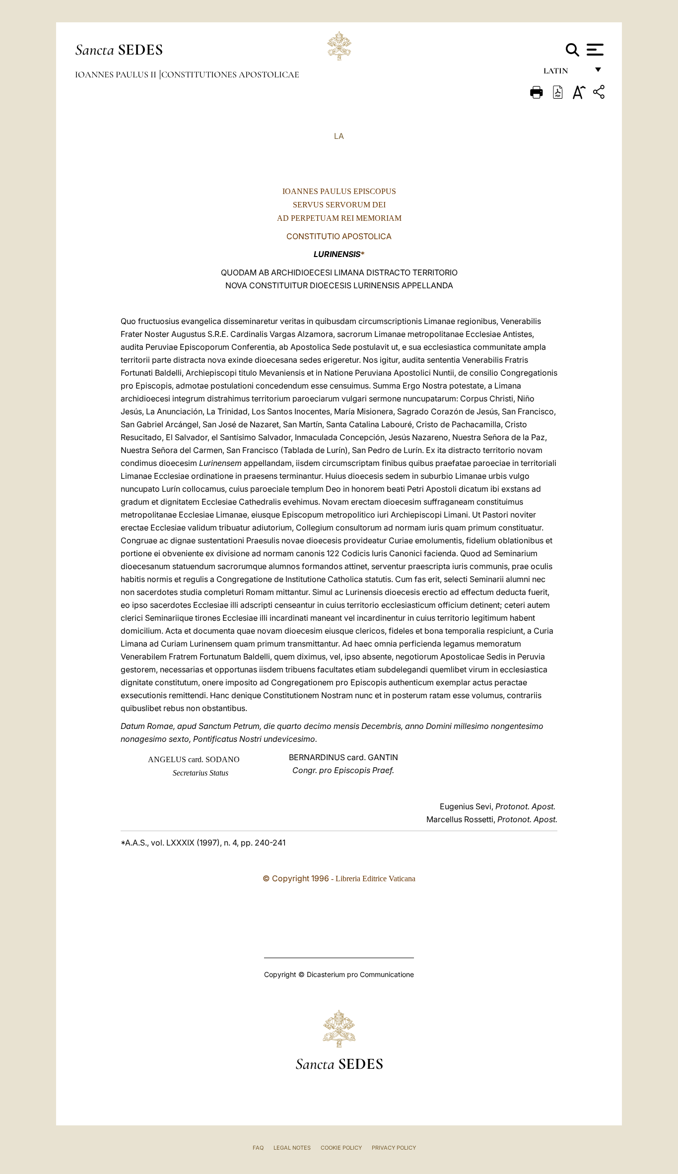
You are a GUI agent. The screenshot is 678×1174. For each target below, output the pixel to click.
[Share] (600, 93)
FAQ (258, 1147)
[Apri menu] (594, 49)
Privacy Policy (394, 1147)
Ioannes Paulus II (116, 74)
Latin (565, 73)
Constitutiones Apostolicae (230, 74)
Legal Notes (292, 1147)
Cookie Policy (341, 1147)
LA (339, 136)
